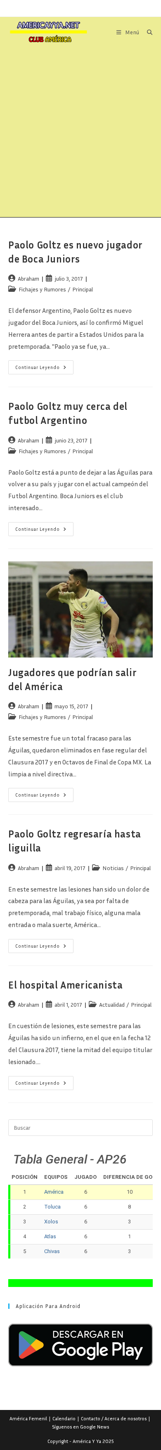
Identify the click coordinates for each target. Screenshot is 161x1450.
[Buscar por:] (147, 32)
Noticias (113, 867)
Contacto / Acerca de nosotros (114, 1418)
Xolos (51, 1221)
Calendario (64, 1418)
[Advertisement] (80, 132)
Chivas (52, 1251)
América (54, 1192)
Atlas (50, 1236)
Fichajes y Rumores (42, 289)
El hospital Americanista (65, 985)
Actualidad (112, 1004)
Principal (82, 289)
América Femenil (28, 1418)
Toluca (52, 1207)
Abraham (28, 278)
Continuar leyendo (44, 369)
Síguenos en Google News (80, 1427)
